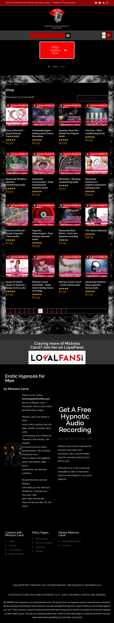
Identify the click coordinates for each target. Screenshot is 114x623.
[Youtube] (100, 2)
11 (59, 311)
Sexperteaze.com (93, 585)
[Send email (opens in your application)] (106, 2)
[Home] (49, 67)
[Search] (108, 35)
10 (54, 311)
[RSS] (103, 2)
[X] (96, 2)
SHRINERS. (101, 595)
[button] (68, 35)
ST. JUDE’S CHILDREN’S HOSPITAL (74, 595)
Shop (16, 84)
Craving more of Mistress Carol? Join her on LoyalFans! (57, 345)
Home (8, 84)
